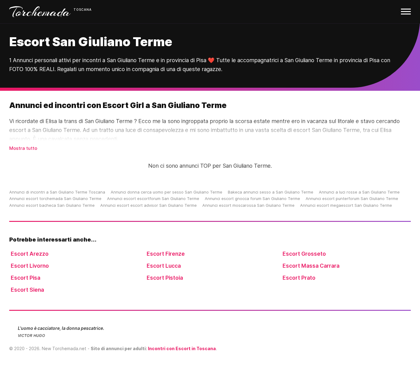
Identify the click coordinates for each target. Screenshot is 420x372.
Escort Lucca (164, 265)
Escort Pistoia (165, 277)
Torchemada (40, 11)
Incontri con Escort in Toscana (182, 348)
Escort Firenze (166, 253)
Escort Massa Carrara (311, 265)
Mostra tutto (23, 148)
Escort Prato (299, 277)
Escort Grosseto (304, 253)
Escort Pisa (25, 277)
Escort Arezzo (30, 253)
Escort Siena (27, 289)
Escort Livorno (30, 265)
